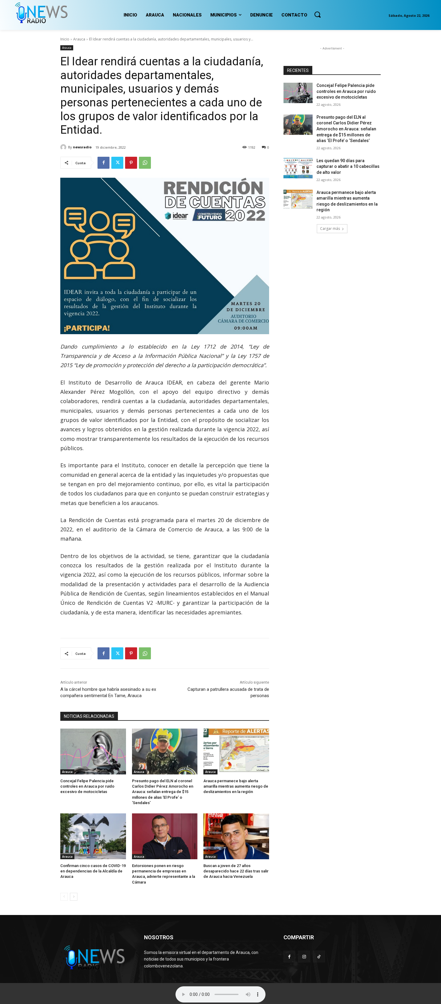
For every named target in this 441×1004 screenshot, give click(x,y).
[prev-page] (64, 897)
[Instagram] (304, 956)
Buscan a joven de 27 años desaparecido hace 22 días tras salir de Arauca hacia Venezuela (235, 871)
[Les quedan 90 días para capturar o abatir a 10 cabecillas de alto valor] (298, 168)
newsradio (82, 147)
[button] (317, 14)
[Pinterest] (131, 163)
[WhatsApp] (145, 163)
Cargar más (330, 228)
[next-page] (73, 897)
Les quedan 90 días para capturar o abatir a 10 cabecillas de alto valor (348, 166)
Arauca (79, 39)
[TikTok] (319, 956)
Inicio (64, 39)
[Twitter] (117, 163)
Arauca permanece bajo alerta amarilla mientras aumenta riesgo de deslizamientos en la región (235, 786)
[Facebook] (104, 163)
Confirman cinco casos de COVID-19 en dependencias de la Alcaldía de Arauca (93, 871)
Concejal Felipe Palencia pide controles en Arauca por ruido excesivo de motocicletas (87, 786)
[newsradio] (64, 147)
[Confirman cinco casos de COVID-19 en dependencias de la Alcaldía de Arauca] (93, 836)
